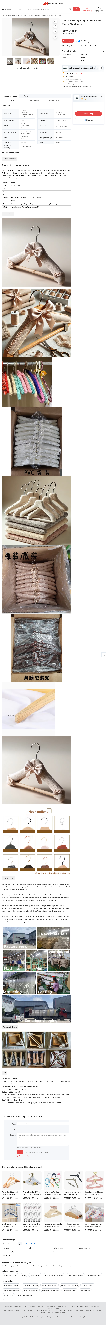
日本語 (87, 1310)
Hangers (5, 1248)
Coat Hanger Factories (30, 1285)
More (4, 1299)
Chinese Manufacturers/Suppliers (34, 1306)
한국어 (82, 1310)
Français (38, 1310)
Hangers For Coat (87, 1285)
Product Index (95, 1306)
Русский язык (46, 1310)
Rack (80, 1252)
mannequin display (8, 1252)
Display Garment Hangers (50, 1290)
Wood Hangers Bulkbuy (25, 1295)
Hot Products (8, 1306)
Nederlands (69, 1310)
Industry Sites (72, 1306)
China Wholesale (51, 1306)
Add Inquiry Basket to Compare (31, 68)
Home (3, 15)
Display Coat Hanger (69, 1290)
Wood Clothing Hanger (30, 1290)
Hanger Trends (8, 1295)
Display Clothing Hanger (11, 1290)
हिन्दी (93, 1310)
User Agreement (64, 1317)
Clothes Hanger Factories (69, 1285)
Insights (57, 1308)
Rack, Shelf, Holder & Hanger (32, 15)
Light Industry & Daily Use (15, 15)
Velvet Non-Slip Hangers (75, 1275)
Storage (55, 1252)
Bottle (29, 1248)
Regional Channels (84, 1306)
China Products (18, 1306)
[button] (64, 100)
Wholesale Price (62, 1306)
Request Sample (95, 46)
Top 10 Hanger (85, 1290)
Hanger (44, 15)
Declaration (74, 1317)
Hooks (24, 1275)
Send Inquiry (68, 41)
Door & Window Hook (10, 1275)
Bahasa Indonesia (60, 1312)
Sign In (65, 86)
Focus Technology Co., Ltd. (39, 1317)
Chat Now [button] (84, 41)
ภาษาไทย (98, 1310)
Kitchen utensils (58, 1248)
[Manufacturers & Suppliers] (53, 4)
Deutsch (61, 1310)
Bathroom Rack (35, 1275)
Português (30, 1310)
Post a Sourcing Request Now (27, 1156)
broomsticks (6, 1255)
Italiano (54, 1310)
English (16, 1310)
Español (23, 1310)
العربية (76, 1310)
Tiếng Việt (50, 1312)
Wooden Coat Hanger (55, 15)
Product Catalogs (31, 1244)
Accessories (31, 1252)
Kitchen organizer (84, 1248)
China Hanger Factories (11, 1285)
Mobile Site (50, 1308)
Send (19, 1152)
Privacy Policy (84, 1317)
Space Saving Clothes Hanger (54, 1275)
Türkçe (43, 1312)
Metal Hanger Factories (49, 1285)
